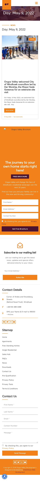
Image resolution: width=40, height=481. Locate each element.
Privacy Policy (8, 448)
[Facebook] (4, 322)
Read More (9, 110)
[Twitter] (7, 322)
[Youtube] (14, 322)
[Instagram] (10, 322)
